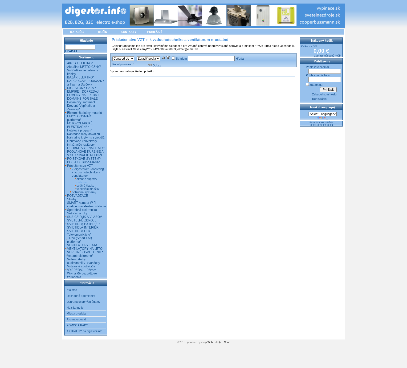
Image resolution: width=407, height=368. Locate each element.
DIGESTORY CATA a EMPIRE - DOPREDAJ (83, 89)
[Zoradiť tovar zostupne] (168, 58)
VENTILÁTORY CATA (82, 245)
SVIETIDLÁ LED (78, 231)
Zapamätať (316, 84)
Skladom (181, 58)
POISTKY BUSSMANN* (83, 162)
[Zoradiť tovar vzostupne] (164, 58)
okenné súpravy (87, 179)
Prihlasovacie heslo (318, 75)
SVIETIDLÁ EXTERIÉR (83, 224)
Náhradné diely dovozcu (83, 134)
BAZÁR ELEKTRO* (80, 77)
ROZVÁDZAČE (77, 195)
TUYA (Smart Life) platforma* (79, 239)
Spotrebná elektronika (82, 210)
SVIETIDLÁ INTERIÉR (82, 227)
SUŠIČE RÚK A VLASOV (84, 217)
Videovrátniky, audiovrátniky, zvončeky (83, 261)
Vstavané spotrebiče (81, 266)
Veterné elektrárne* (80, 256)
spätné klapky (85, 185)
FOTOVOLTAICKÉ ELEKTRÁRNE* (80, 125)
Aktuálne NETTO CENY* (84, 67)
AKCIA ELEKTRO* (80, 63)
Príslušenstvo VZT (80, 166)
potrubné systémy (84, 192)
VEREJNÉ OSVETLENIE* (85, 252)
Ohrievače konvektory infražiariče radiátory (82, 142)
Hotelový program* (79, 130)
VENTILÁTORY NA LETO (84, 248)
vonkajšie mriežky (88, 189)
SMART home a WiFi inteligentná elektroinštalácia (86, 204)
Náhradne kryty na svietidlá (85, 137)
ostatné (82, 182)
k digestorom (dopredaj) (88, 169)
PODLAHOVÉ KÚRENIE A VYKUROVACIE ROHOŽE (85, 153)
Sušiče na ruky (77, 213)
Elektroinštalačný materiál (84, 112)
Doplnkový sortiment (81, 102)
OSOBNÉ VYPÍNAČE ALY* (86, 148)
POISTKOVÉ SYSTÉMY (84, 158)
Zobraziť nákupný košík (327, 55)
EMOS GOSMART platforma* (80, 118)
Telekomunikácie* (79, 234)
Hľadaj (240, 58)
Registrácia (319, 99)
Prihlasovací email (318, 67)
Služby (72, 199)
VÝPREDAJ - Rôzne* (81, 270)
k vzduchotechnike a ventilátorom (86, 174)
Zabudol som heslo (324, 94)
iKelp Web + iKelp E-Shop (215, 342)
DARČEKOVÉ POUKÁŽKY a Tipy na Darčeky (85, 82)
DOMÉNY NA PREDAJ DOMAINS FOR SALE (83, 96)
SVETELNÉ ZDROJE (82, 220)
